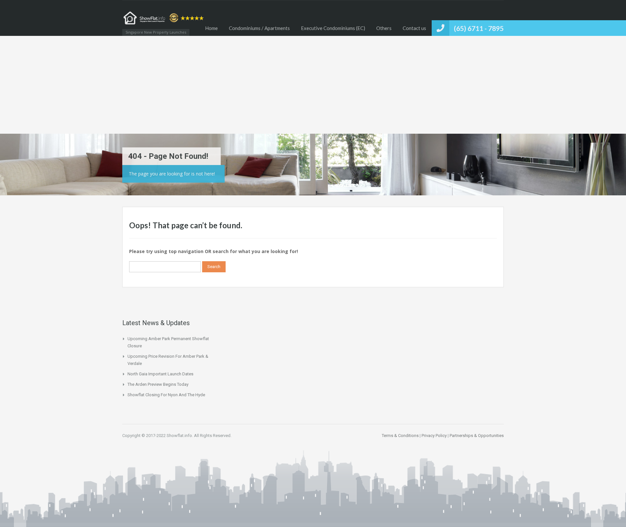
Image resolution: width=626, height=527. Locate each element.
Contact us (414, 28)
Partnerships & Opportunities (477, 435)
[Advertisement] (313, 84)
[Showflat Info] (164, 21)
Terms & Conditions (400, 435)
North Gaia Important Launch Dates (160, 373)
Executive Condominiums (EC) (333, 28)
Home (211, 28)
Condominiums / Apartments (259, 28)
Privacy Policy (434, 435)
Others (384, 28)
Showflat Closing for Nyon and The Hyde (166, 394)
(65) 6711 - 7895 (479, 28)
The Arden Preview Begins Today (157, 384)
